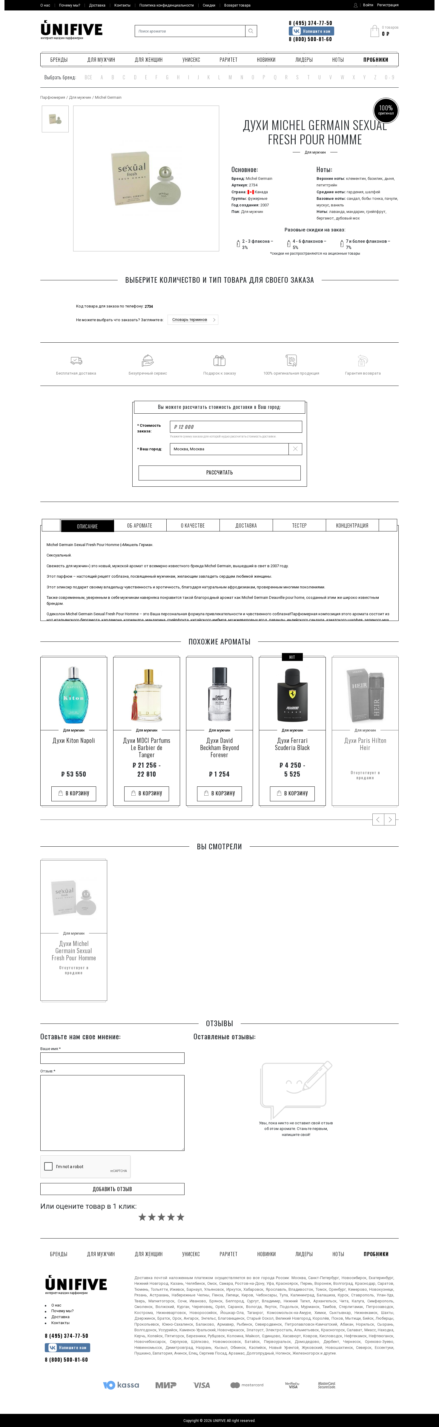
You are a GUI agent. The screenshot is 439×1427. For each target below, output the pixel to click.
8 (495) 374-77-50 (310, 23)
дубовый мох (348, 218)
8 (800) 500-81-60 (310, 39)
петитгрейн (327, 185)
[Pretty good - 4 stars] (171, 1217)
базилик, (376, 178)
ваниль (337, 205)
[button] (193, 320)
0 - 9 (390, 77)
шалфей (372, 192)
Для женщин (149, 59)
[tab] (86, 525)
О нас (56, 1305)
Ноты (338, 59)
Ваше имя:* (50, 1048)
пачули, (391, 198)
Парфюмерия (52, 97)
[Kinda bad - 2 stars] (152, 1217)
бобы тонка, (373, 198)
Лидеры (304, 59)
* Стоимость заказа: (149, 428)
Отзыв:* (47, 1071)
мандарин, (356, 211)
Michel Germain (108, 97)
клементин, (357, 178)
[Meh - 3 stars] (161, 1217)
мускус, (324, 205)
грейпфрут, (376, 211)
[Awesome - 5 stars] (180, 1217)
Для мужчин (101, 59)
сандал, (354, 198)
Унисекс (191, 59)
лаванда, (337, 211)
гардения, (356, 192)
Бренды (59, 59)
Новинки (266, 59)
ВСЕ (88, 77)
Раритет (229, 59)
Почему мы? (62, 1311)
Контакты (60, 1323)
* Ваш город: (149, 449)
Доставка (60, 1317)
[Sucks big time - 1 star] (142, 1217)
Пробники (376, 59)
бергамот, (326, 218)
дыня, (389, 178)
